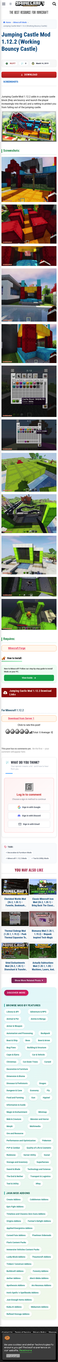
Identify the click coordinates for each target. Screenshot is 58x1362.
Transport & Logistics (40, 1176)
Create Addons (14, 1199)
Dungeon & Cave (14, 1090)
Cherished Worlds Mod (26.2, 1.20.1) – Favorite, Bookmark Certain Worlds (15, 902)
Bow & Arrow (44, 1040)
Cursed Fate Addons (16, 1235)
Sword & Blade (13, 1169)
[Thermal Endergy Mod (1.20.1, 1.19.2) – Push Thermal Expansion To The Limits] (15, 919)
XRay (38, 1183)
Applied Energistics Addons (19, 1228)
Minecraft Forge (16, 648)
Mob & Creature (14, 1119)
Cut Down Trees (30, 1062)
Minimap (42, 1112)
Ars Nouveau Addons (41, 1285)
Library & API (13, 1012)
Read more (26, 1350)
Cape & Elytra (13, 1054)
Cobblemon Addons (39, 1199)
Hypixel (46, 1097)
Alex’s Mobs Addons (39, 1278)
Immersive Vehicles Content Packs (23, 1249)
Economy (34, 1090)
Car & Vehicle (38, 1054)
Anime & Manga (38, 1019)
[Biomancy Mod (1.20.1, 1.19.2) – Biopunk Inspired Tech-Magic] (43, 918)
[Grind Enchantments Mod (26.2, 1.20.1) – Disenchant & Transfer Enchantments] (15, 951)
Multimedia (35, 1126)
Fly (48, 1090)
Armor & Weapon (14, 1026)
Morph (10, 1126)
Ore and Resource (15, 1133)
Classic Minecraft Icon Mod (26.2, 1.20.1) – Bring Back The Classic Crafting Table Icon (43, 902)
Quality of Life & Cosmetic (39, 1148)
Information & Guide (16, 1105)
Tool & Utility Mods (41, 858)
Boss (27, 1040)
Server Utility (29, 1155)
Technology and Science (39, 1169)
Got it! (13, 1356)
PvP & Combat (13, 1148)
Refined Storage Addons (18, 1314)
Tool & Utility (13, 1183)
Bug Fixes (11, 1047)
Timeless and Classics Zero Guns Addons (26, 1214)
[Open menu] (3, 4)
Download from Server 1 (21, 718)
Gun (33, 1097)
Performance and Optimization (21, 1140)
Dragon (42, 1083)
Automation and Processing (20, 1033)
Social (47, 1155)
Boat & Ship (12, 1040)
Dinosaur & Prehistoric (17, 1083)
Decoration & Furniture (17, 1069)
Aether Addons (14, 1278)
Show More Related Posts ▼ (29, 980)
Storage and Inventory (17, 1162)
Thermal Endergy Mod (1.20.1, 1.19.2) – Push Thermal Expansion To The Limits (15, 934)
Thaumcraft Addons (41, 1257)
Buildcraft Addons (15, 1271)
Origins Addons (14, 1221)
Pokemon (46, 1140)
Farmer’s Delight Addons (39, 1221)
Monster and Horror (39, 1119)
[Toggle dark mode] (10, 4)
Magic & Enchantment (17, 1112)
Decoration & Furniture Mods (19, 852)
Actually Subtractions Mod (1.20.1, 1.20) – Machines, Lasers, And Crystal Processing (43, 966)
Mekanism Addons (39, 1307)
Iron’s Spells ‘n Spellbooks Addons (23, 1292)
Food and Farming (15, 1097)
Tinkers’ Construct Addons (19, 1264)
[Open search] (54, 4)
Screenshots (10, 81)
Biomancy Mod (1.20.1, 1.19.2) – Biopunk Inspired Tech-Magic (43, 934)
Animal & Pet (13, 1019)
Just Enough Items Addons (19, 1300)
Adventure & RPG (38, 1012)
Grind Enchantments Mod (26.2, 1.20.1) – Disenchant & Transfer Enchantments (15, 966)
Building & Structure (36, 1047)
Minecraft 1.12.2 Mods (17, 858)
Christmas (11, 1062)
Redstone (11, 1155)
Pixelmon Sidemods (41, 1235)
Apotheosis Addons (16, 1285)
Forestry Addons (40, 1271)
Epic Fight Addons (15, 1206)
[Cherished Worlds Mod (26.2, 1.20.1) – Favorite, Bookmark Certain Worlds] (15, 887)
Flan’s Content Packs (16, 1242)
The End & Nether (15, 1176)
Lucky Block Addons (16, 1257)
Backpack (45, 1033)
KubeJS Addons (14, 1307)
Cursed (47, 1062)
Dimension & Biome (16, 1076)
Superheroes (43, 1162)
